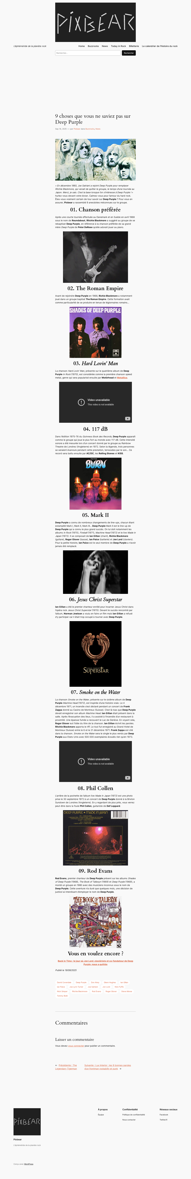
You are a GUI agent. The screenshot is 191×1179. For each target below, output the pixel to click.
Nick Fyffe (119, 987)
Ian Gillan (124, 982)
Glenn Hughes (110, 982)
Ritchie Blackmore (79, 991)
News (98, 129)
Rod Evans (96, 991)
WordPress (28, 1164)
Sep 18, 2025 (61, 129)
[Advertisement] (95, 79)
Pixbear (77, 129)
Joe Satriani (93, 987)
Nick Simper (62, 991)
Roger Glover (111, 991)
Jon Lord (106, 987)
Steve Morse (126, 991)
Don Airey (95, 982)
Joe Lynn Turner (76, 987)
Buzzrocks (89, 129)
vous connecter (76, 1046)
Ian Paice (61, 987)
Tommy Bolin (62, 996)
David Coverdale (64, 982)
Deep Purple (81, 982)
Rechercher (129, 53)
